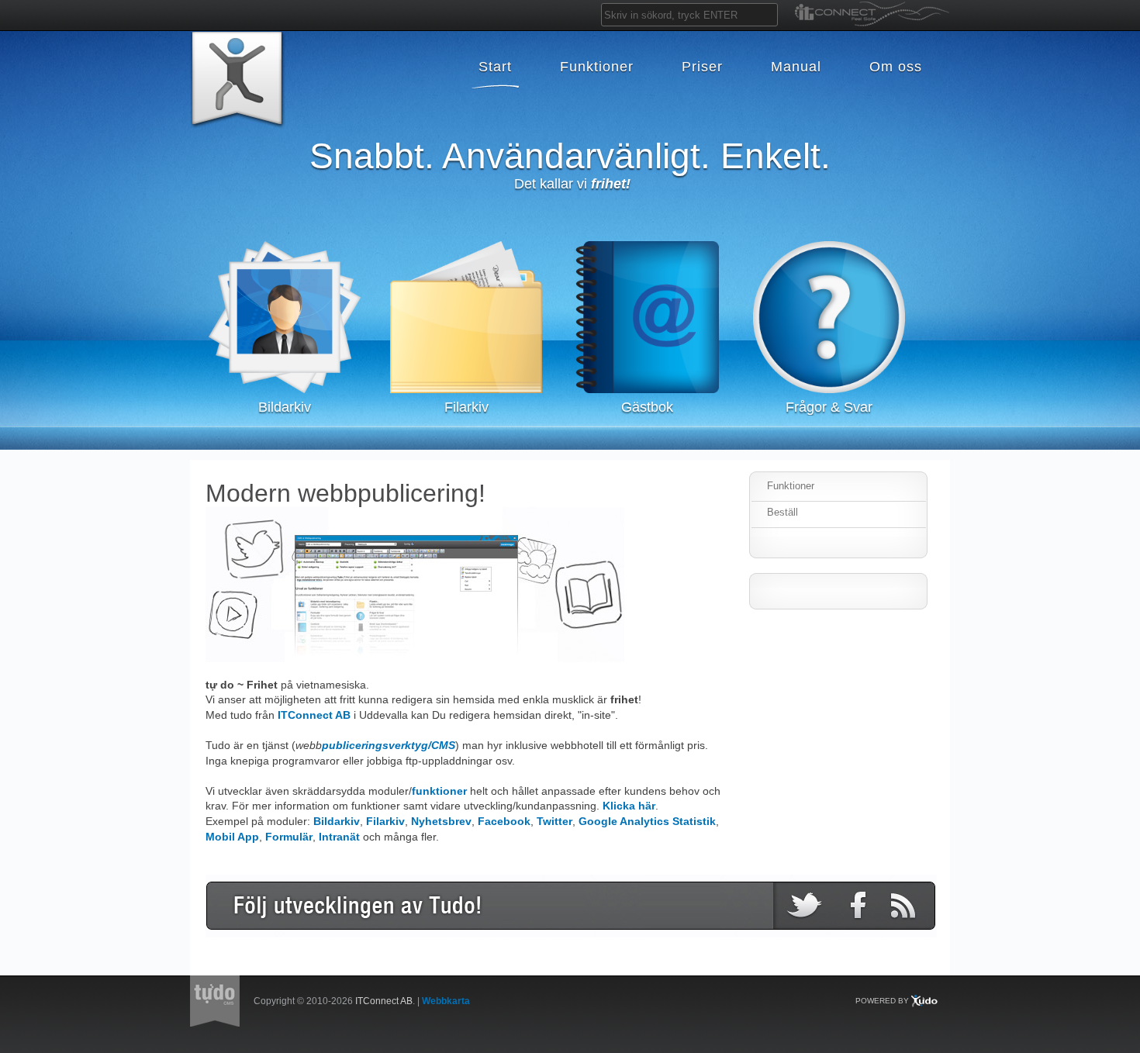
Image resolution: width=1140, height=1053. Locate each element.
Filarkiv (385, 821)
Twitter (554, 821)
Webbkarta (446, 1001)
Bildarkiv (336, 821)
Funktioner (790, 486)
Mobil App (232, 836)
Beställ (782, 512)
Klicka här (629, 805)
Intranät (339, 836)
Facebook (504, 821)
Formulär (289, 836)
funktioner (439, 791)
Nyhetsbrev (441, 821)
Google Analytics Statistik (647, 821)
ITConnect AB (314, 715)
